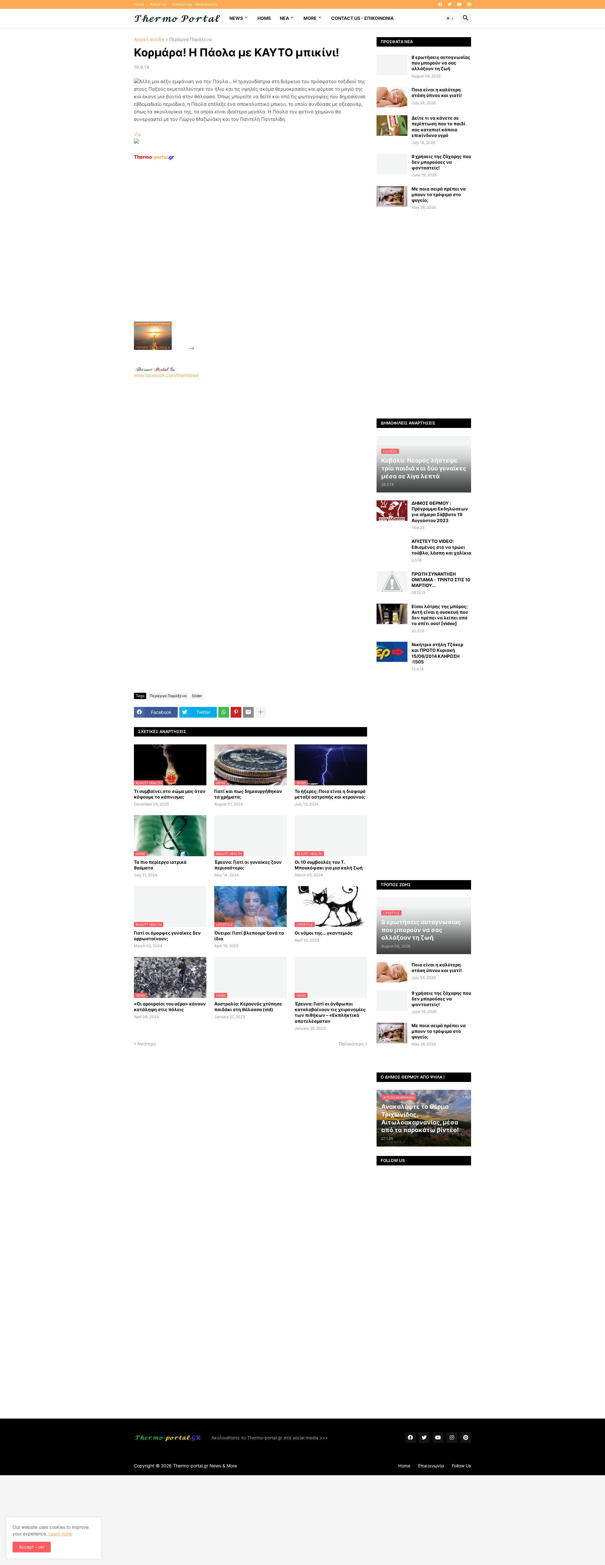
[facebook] (440, 4)
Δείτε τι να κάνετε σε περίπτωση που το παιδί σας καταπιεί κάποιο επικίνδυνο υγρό (438, 126)
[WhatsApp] (223, 712)
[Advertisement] (243, 255)
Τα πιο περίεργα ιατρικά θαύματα (160, 864)
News (236, 18)
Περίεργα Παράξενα (190, 39)
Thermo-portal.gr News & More (205, 1465)
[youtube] (459, 4)
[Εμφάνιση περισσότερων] (260, 712)
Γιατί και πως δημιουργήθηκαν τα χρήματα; (248, 794)
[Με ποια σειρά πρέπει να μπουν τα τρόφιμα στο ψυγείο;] (392, 196)
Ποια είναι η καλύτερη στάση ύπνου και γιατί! (437, 92)
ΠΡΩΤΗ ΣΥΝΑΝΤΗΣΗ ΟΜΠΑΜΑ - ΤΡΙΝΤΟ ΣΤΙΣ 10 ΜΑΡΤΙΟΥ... (441, 579)
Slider (197, 695)
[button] (450, 18)
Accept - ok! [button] (31, 1547)
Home (139, 4)
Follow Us (461, 1465)
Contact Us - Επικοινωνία (195, 4)
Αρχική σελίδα (149, 39)
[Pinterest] (236, 712)
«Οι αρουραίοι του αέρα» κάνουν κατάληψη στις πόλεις (170, 1006)
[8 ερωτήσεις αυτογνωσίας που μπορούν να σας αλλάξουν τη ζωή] (392, 64)
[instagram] (452, 1437)
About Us (158, 4)
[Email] (248, 712)
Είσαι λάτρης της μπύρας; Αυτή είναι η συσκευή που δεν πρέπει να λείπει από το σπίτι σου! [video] (440, 615)
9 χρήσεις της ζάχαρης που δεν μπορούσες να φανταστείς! (441, 162)
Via (137, 134)
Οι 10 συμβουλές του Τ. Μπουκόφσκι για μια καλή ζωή (329, 864)
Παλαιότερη (351, 1043)
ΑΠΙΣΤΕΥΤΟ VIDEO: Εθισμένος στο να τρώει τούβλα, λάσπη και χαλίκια (441, 546)
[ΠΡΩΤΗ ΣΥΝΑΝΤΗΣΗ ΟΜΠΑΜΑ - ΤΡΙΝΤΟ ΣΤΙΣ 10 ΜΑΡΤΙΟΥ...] (392, 581)
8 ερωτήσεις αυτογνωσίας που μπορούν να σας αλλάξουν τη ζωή (441, 62)
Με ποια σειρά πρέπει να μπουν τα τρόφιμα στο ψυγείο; (439, 194)
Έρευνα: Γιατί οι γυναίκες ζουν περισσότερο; (248, 864)
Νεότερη (146, 1043)
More (310, 18)
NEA (284, 18)
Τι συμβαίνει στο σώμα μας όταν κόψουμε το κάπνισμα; (169, 794)
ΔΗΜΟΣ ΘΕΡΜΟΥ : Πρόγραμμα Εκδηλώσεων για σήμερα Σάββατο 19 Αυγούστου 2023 (440, 511)
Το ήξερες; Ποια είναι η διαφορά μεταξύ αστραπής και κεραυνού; (330, 794)
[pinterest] (469, 4)
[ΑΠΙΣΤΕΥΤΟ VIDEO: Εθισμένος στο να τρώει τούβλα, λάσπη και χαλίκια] (392, 548)
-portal (154, 157)
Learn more (60, 1533)
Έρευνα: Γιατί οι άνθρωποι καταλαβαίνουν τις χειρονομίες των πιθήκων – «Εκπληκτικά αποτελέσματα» (330, 1012)
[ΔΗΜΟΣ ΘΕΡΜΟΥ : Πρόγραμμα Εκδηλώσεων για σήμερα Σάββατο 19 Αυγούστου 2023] (392, 510)
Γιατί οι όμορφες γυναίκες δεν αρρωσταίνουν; (167, 935)
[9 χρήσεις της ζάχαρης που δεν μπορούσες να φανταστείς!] (392, 164)
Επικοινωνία (431, 1465)
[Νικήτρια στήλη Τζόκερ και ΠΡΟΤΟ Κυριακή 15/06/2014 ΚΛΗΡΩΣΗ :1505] (392, 652)
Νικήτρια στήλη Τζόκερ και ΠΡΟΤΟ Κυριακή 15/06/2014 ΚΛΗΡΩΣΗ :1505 (437, 653)
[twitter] (450, 4)
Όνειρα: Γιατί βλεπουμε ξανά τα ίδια (249, 935)
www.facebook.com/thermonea (166, 375)
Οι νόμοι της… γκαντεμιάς (324, 933)
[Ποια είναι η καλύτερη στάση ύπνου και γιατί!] (392, 97)
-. (155, 369)
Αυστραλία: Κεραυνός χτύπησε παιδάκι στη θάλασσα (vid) (248, 1006)
